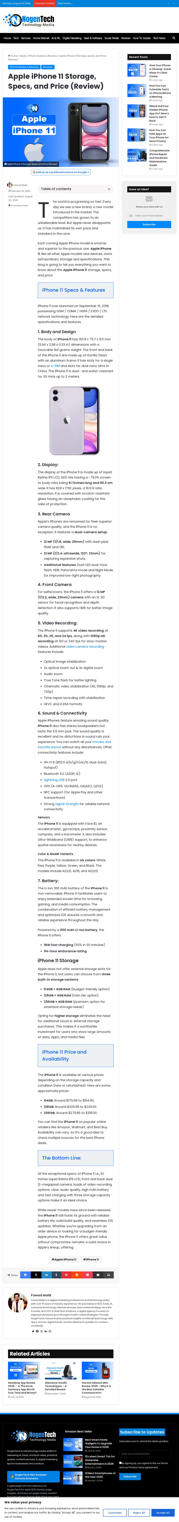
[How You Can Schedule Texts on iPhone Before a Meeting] (137, 90)
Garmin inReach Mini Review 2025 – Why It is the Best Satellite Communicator (96, 1387)
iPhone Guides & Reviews (43, 55)
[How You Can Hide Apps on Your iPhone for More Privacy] (137, 134)
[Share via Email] (98, 1274)
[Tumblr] (56, 1274)
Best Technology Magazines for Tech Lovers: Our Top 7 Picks (92, 3)
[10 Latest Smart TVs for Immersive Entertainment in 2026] (73, 1461)
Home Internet (41, 38)
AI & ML (56, 38)
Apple (23, 55)
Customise (115, 1513)
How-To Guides (142, 38)
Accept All (163, 1513)
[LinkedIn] (46, 1274)
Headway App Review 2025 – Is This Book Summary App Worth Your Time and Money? (22, 1387)
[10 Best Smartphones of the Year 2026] (73, 1478)
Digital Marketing (72, 38)
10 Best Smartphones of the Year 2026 (100, 1475)
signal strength (67, 804)
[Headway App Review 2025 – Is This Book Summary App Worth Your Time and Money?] (24, 1370)
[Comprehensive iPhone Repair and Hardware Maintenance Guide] (137, 155)
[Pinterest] (66, 1274)
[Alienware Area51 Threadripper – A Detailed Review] (61, 1370)
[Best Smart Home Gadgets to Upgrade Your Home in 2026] (73, 1444)
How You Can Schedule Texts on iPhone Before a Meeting (160, 91)
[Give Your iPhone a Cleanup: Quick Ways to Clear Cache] (137, 70)
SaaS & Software (93, 38)
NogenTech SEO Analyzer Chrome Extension (31, 1476)
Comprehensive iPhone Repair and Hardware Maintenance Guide (159, 158)
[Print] (108, 1274)
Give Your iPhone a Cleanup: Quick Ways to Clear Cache (160, 71)
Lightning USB (54, 780)
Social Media (112, 38)
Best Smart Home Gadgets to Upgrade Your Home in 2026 (98, 1443)
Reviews (126, 38)
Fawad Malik (20, 185)
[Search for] (173, 38)
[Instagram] (50, 1331)
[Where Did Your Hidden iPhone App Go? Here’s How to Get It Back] (137, 110)
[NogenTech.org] (30, 20)
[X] (36, 1274)
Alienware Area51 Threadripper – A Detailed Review (56, 1386)
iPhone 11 (92, 1260)
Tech (16, 38)
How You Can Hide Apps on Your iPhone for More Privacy (159, 135)
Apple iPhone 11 (65, 1260)
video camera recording (85, 646)
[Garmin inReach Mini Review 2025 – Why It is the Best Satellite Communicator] (97, 1370)
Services (26, 38)
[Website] (33, 1331)
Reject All (139, 1513)
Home (7, 38)
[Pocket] (87, 1274)
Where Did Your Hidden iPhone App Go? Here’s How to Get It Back (159, 113)
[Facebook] (25, 1274)
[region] (89, 1509)
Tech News (159, 38)
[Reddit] (76, 1274)
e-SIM (55, 366)
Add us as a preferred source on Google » (62, 172)
